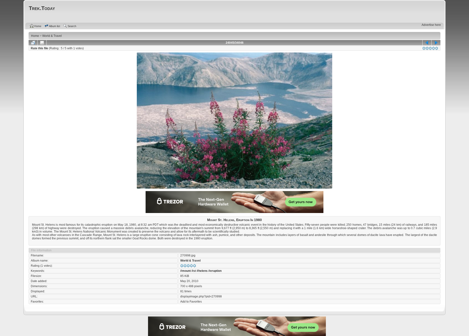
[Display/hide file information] (42, 42)
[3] (430, 48)
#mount (185, 271)
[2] (427, 48)
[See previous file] (427, 42)
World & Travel (190, 260)
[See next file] (436, 42)
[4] (433, 48)
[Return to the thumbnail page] (33, 42)
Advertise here (431, 25)
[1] (424, 48)
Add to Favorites (191, 301)
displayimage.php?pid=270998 (201, 296)
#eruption (215, 271)
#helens (202, 271)
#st (194, 271)
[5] (436, 48)
